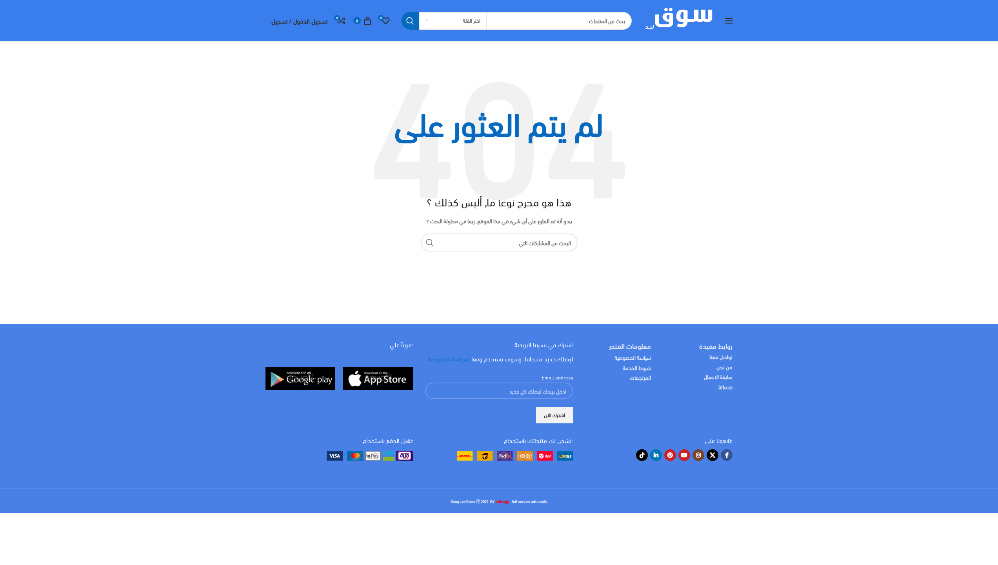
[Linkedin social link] (656, 455)
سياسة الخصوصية (632, 357)
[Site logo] (678, 19)
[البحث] (410, 21)
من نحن (724, 367)
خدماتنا (725, 387)
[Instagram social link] (698, 455)
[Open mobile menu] (729, 21)
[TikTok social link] (642, 455)
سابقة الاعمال (718, 376)
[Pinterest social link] (670, 455)
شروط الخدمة (637, 367)
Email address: (556, 377)
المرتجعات (640, 377)
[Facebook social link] (727, 455)
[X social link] (712, 455)
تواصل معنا (721, 356)
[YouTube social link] (684, 455)
